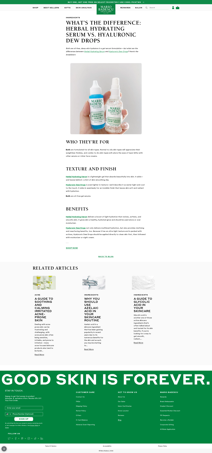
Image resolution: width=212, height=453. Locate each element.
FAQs (78, 401)
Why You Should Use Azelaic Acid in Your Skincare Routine (92, 309)
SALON (138, 8)
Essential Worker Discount (170, 411)
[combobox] (156, 7)
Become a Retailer (167, 420)
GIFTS (67, 8)
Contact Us (80, 397)
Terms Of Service (50, 446)
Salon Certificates (125, 406)
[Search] (146, 8)
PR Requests (165, 415)
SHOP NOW (72, 248)
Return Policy (81, 411)
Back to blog (106, 256)
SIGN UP (24, 419)
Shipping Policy (81, 406)
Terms (7, 427)
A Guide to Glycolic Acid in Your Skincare (143, 304)
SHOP (35, 8)
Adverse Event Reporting (85, 424)
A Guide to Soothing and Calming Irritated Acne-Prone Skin (44, 309)
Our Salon (121, 401)
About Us (121, 397)
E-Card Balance (82, 420)
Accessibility (107, 446)
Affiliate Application (167, 429)
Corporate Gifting (167, 424)
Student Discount (166, 406)
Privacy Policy (34, 425)
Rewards (163, 397)
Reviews (121, 415)
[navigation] (85, 411)
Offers (78, 415)
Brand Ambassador (167, 401)
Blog (119, 420)
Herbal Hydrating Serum (94, 51)
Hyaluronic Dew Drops (118, 51)
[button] (177, 7)
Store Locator (123, 411)
